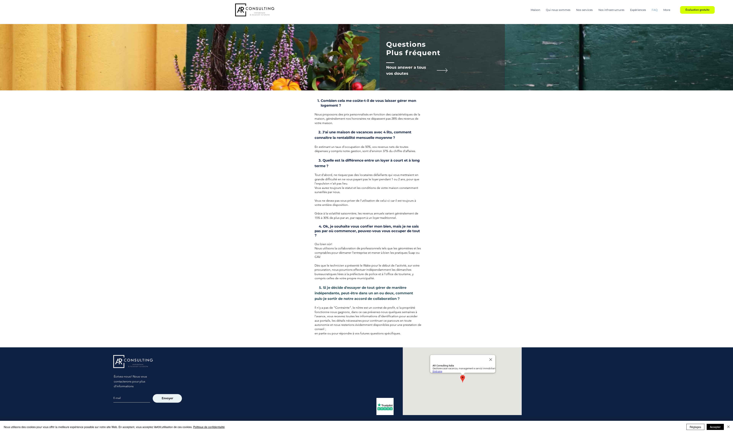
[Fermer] (728, 427)
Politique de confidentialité (209, 427)
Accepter (715, 427)
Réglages (695, 427)
